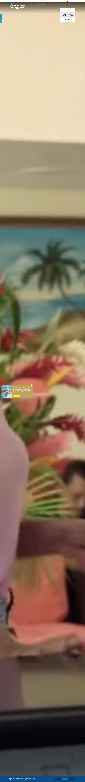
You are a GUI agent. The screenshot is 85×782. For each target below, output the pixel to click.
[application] (42, 779)
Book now (67, 19)
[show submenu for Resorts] (35, 4)
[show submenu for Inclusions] (66, 4)
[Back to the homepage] (17, 6)
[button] (64, 15)
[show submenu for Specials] (46, 4)
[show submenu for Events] (72, 4)
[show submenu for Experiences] (54, 4)
